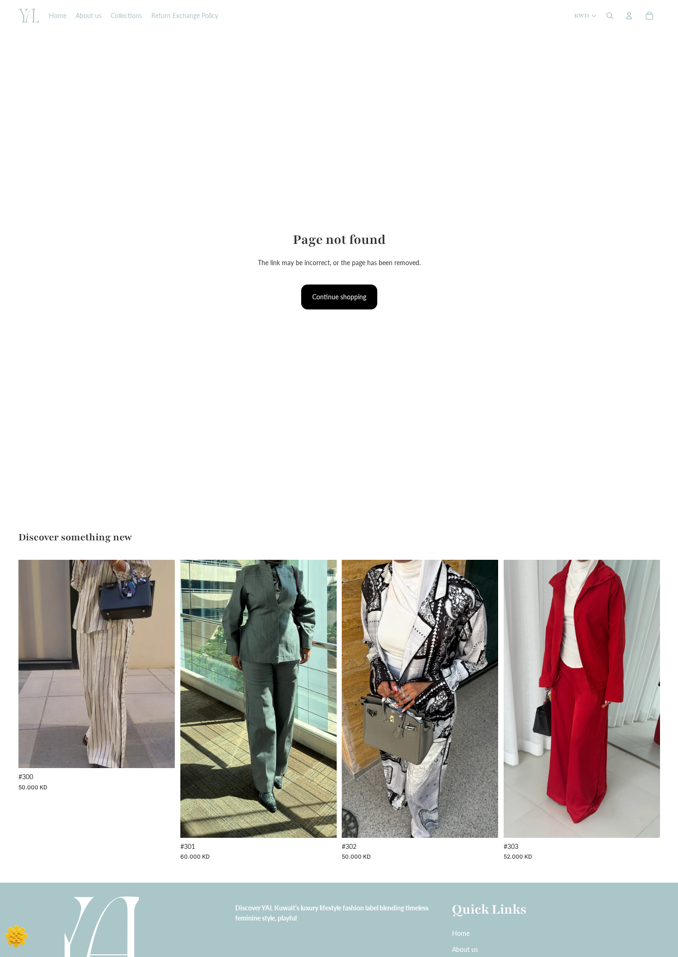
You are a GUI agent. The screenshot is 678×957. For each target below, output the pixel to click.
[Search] (610, 16)
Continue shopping (339, 297)
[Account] (629, 16)
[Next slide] (161, 664)
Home (461, 933)
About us (465, 949)
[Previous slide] (32, 664)
